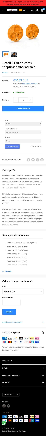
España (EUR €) (9, 394)
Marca (7, 120)
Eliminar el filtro (36, 146)
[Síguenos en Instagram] (4, 406)
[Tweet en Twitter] (37, 159)
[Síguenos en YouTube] (8, 406)
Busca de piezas (12, 146)
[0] (41, 10)
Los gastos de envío (29, 84)
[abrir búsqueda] (32, 10)
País (4, 286)
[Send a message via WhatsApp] (4, 422)
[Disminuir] (15, 99)
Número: (5, 100)
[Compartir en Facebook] (28, 159)
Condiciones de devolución (12, 322)
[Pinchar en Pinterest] (33, 159)
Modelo (7, 137)
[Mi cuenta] (37, 10)
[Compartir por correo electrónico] (42, 159)
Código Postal (7, 297)
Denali (5, 72)
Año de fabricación (11, 129)
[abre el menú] (3, 10)
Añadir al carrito (23, 109)
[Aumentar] (30, 99)
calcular (9, 312)
